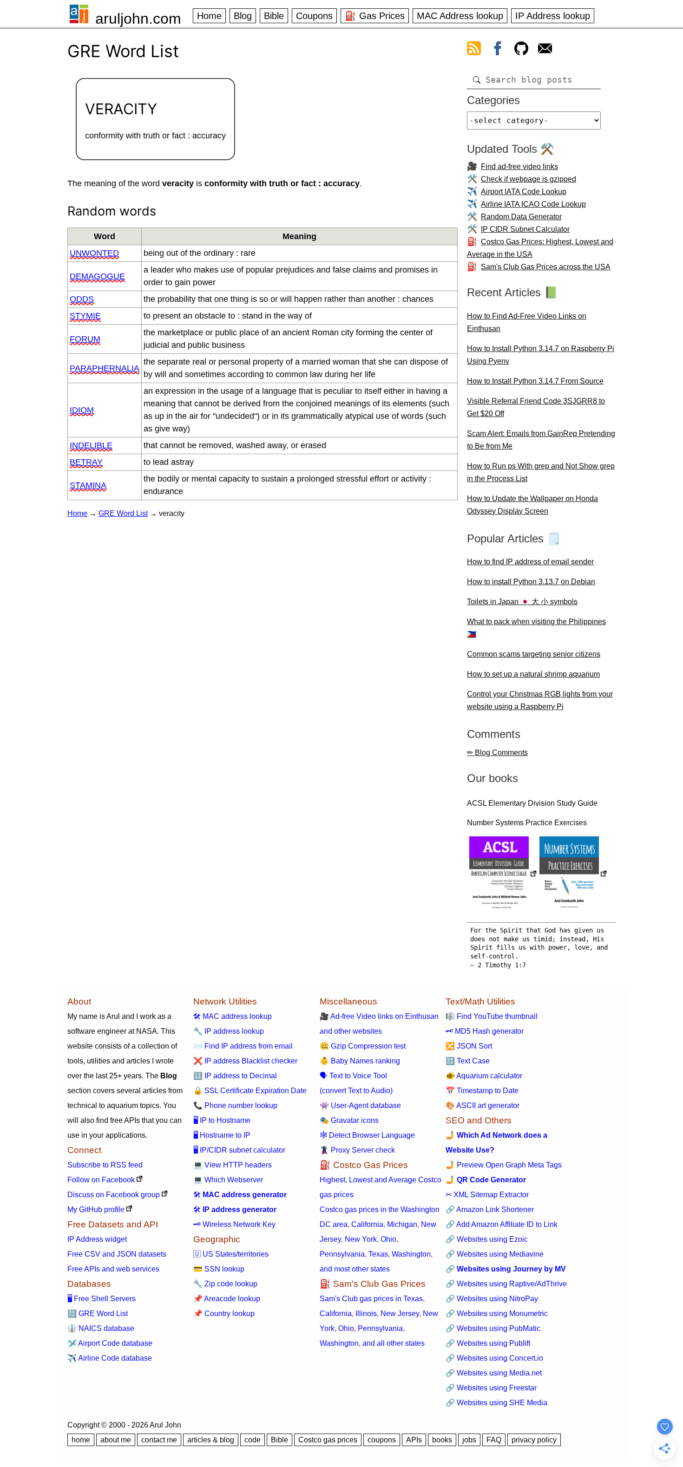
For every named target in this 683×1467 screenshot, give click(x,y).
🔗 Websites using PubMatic (493, 1328)
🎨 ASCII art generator (482, 1105)
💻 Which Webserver (228, 1180)
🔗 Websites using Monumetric (497, 1313)
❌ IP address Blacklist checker (245, 1061)
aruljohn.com (138, 18)
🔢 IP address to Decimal (235, 1076)
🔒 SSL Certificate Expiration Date (250, 1091)
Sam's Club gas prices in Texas (371, 1299)
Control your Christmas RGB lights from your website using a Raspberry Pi (540, 700)
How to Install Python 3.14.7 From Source (535, 381)
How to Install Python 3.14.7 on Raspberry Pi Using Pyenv (540, 355)
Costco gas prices (327, 1440)
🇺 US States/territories (231, 1254)
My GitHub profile (96, 1209)
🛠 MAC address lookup (232, 1016)
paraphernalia (104, 368)
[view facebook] (498, 50)
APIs (414, 1440)
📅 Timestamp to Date (482, 1091)
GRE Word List (123, 513)
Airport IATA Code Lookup (523, 192)
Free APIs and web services (113, 1269)
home (81, 1440)
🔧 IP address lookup (228, 1031)
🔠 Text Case (468, 1061)
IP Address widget (97, 1239)
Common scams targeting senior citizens (533, 654)
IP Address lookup (552, 16)
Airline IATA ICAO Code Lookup (533, 204)
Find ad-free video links (519, 166)
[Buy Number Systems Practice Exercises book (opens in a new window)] (573, 874)
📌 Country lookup (224, 1313)
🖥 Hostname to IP (221, 1135)
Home (209, 16)
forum (85, 339)
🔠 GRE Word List (97, 1313)
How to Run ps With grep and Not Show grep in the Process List (541, 472)
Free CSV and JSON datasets (116, 1254)
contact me (159, 1440)
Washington (411, 1254)
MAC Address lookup (460, 16)
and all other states (393, 1343)
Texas (378, 1254)
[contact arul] (545, 50)
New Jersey (400, 1313)
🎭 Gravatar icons (349, 1120)
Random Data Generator (521, 217)
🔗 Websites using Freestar (491, 1388)
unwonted (94, 253)
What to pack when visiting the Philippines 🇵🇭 (536, 628)
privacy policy (534, 1440)
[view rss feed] (474, 50)
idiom (82, 410)
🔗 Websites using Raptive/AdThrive (506, 1284)
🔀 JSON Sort (469, 1046)
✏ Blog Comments (497, 752)
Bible (274, 16)
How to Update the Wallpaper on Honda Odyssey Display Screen (532, 505)
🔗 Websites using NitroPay (492, 1299)
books (442, 1440)
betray (86, 462)
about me (115, 1440)
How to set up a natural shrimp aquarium (533, 674)
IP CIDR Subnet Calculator (525, 229)
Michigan (402, 1224)
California (367, 1224)
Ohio (388, 1239)
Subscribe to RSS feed (105, 1165)
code (252, 1440)
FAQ (493, 1440)
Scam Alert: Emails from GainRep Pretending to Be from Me (541, 440)
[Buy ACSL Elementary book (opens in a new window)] (503, 874)
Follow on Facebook (101, 1180)
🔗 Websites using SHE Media (496, 1403)
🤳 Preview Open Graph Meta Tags (504, 1165)
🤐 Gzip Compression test (363, 1046)
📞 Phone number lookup (235, 1105)
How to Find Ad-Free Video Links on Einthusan (526, 322)
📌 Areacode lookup (226, 1299)
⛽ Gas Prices (375, 16)
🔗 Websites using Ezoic (487, 1239)
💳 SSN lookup (218, 1269)
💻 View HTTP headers (232, 1165)
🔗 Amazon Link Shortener (490, 1209)
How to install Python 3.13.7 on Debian (531, 582)
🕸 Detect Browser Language (367, 1135)
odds (82, 299)
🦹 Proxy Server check (357, 1150)
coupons (382, 1440)
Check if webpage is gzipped (528, 179)
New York (361, 1239)
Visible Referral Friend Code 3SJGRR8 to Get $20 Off (536, 407)
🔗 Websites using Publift (488, 1343)
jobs (469, 1440)
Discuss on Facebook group (113, 1195)
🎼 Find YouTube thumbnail (492, 1016)
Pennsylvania (342, 1254)
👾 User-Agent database (360, 1105)
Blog (243, 16)
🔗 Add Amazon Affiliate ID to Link (502, 1224)
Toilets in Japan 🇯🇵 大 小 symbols (522, 602)
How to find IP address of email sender (530, 562)
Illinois (366, 1313)
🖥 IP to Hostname (221, 1120)
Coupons (314, 16)
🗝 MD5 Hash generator (485, 1031)
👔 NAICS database (100, 1328)
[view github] (521, 50)
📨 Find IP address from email (243, 1046)
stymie (85, 315)
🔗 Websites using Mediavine (495, 1254)
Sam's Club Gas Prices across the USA (546, 267)
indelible (91, 445)
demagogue (97, 276)
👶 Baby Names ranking (360, 1061)
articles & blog (210, 1440)
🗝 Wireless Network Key (234, 1224)
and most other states (355, 1269)
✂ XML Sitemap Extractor (487, 1195)
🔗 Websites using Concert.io (494, 1358)
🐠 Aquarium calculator (484, 1076)
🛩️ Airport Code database (109, 1343)
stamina (88, 485)
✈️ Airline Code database (109, 1358)
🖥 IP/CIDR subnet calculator (239, 1150)
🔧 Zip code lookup (225, 1284)
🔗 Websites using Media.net (494, 1373)
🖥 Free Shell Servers (101, 1299)
